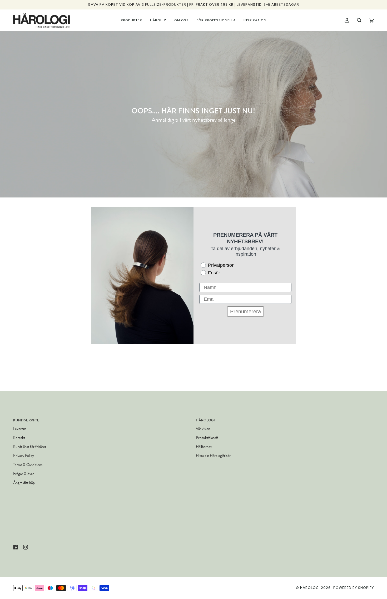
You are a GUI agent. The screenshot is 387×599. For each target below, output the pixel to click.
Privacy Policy (23, 455)
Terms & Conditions (27, 465)
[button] (131, 20)
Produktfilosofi (207, 437)
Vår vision (203, 429)
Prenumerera (245, 311)
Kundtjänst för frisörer (29, 446)
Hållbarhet (204, 446)
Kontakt (19, 437)
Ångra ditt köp (24, 483)
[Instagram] (25, 547)
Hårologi (310, 588)
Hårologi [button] (205, 420)
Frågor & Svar (23, 474)
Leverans (19, 429)
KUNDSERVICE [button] (26, 420)
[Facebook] (15, 547)
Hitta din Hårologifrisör (213, 455)
